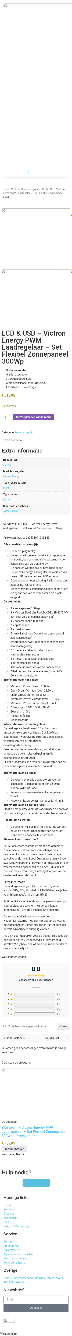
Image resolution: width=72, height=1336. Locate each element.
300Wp (7, 465)
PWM (6, 488)
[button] (36, 177)
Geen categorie (30, 189)
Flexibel (7, 499)
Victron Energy (11, 476)
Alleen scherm (10, 511)
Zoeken (63, 1026)
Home (5, 189)
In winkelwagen (14, 1149)
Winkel (15, 189)
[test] (36, 211)
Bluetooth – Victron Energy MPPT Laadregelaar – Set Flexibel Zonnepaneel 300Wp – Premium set (34, 1131)
